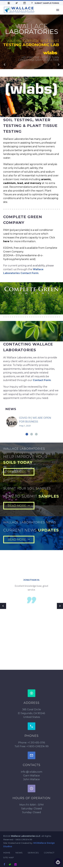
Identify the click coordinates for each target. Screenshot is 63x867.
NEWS (18, 852)
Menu (57, 10)
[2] (31, 434)
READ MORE (19, 471)
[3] (36, 434)
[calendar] (15, 864)
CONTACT (49, 852)
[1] (27, 434)
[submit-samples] (10, 864)
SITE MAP (8, 857)
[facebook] (4, 864)
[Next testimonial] (60, 605)
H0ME (6, 852)
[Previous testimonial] (3, 605)
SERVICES (33, 852)
